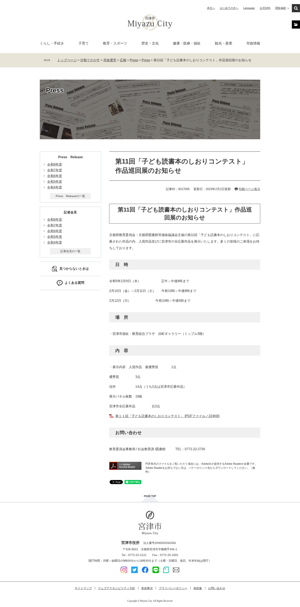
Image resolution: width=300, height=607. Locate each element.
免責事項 (147, 588)
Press (134, 60)
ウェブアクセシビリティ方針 (116, 588)
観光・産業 (223, 43)
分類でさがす (90, 60)
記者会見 (70, 212)
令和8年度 (54, 164)
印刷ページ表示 (249, 189)
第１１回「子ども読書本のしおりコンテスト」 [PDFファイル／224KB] (167, 416)
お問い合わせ (216, 588)
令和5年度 (54, 181)
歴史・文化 (150, 43)
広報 (123, 60)
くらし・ (52, 43)
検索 (296, 8)
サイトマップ (83, 588)
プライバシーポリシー (173, 588)
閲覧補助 (280, 8)
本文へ (211, 8)
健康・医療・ (187, 43)
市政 (253, 43)
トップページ (67, 60)
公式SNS (265, 8)
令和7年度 (54, 170)
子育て (83, 43)
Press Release (70, 157)
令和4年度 (54, 187)
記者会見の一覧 (70, 251)
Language (249, 8)
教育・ (115, 43)
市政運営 (109, 60)
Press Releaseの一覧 (70, 196)
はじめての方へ (229, 8)
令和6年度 (54, 176)
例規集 (197, 588)
